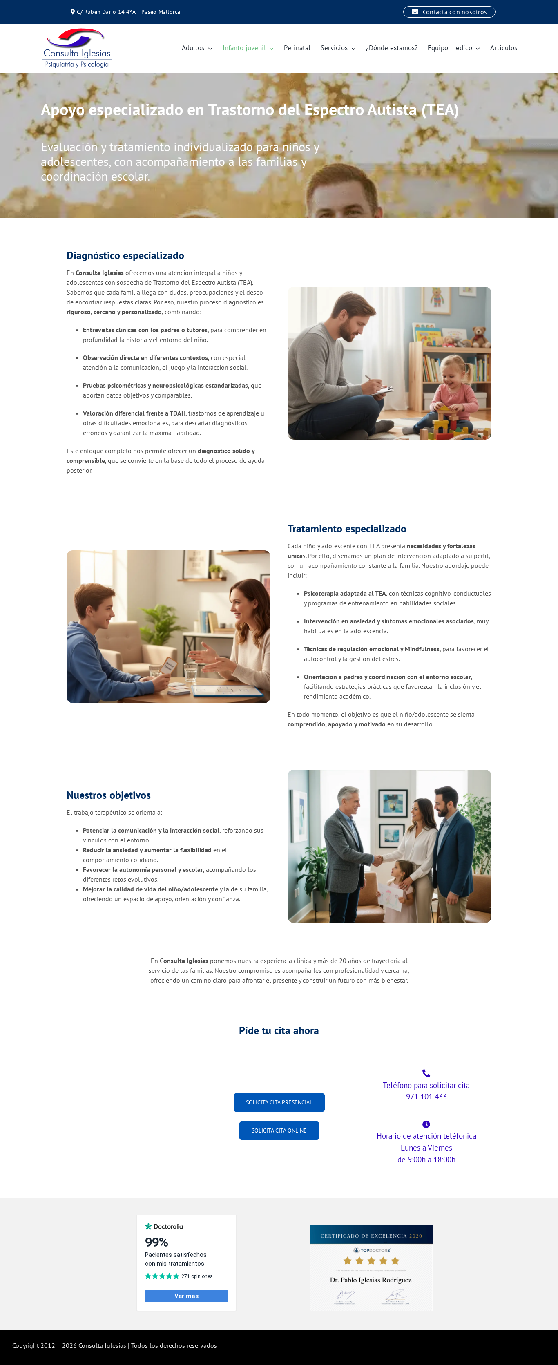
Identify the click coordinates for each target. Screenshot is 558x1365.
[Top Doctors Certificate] (371, 1228)
